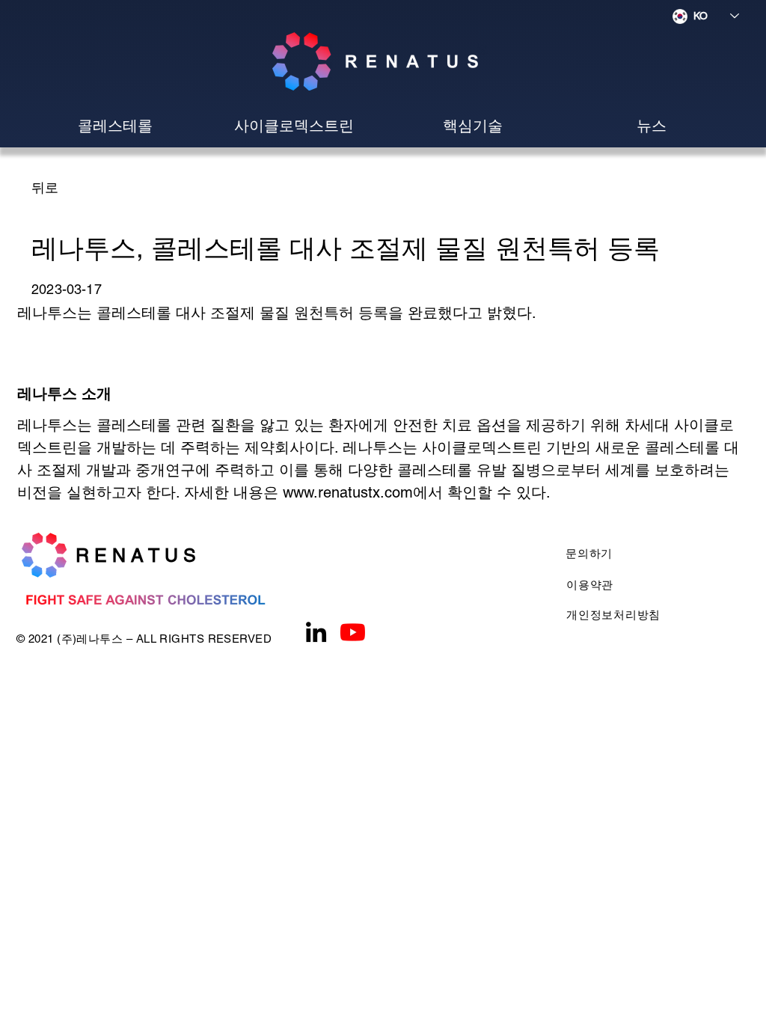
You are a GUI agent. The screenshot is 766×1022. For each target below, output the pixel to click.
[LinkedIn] (316, 631)
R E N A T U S (136, 555)
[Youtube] (352, 631)
